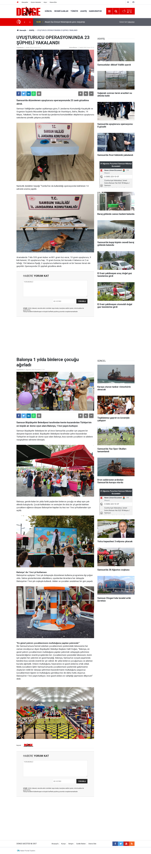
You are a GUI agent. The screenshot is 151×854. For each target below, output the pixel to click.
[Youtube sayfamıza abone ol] (126, 843)
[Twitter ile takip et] (120, 843)
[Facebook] (18, 93)
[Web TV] (128, 2)
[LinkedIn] (28, 93)
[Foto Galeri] (133, 2)
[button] (80, 93)
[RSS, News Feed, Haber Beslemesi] (132, 843)
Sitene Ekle (53, 2)
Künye (63, 844)
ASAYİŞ (83, 11)
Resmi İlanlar (61, 11)
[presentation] (24, 22)
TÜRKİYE (74, 11)
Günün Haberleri (36, 2)
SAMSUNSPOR (95, 11)
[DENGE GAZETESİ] (28, 11)
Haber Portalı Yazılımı (27, 851)
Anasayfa (22, 30)
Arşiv (45, 2)
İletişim (71, 844)
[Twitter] (23, 93)
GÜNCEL (48, 11)
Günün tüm (127, 22)
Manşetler (25, 2)
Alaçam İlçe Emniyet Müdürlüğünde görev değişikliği (65, 22)
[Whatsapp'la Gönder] (33, 93)
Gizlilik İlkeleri (81, 844)
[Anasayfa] (17, 2)
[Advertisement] (55, 338)
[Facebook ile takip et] (115, 843)
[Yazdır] (39, 93)
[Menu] (109, 11)
